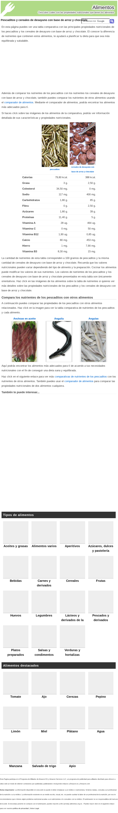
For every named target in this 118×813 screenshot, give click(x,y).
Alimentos (103, 7)
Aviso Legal (34, 808)
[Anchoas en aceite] (24, 341)
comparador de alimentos (18, 102)
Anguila (59, 318)
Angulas (93, 318)
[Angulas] (93, 341)
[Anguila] (59, 341)
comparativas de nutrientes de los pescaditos (81, 376)
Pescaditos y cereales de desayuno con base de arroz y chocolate (44, 20)
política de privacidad (21, 808)
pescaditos (55, 169)
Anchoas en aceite (24, 318)
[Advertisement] (59, 66)
